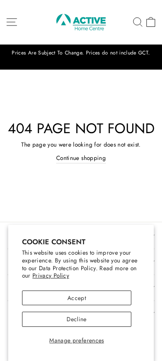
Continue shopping (81, 157)
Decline (76, 319)
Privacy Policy (50, 275)
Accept (76, 298)
